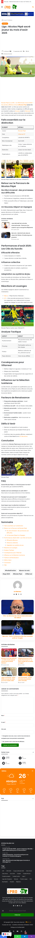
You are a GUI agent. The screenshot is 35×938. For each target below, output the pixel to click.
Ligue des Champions (7, 879)
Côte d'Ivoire (29, 870)
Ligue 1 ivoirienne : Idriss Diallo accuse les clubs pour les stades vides (8, 679)
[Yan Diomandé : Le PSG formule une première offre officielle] (26, 671)
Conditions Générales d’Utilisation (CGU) (22, 924)
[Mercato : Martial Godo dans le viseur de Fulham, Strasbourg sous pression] (5, 235)
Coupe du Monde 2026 (18, 870)
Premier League (23, 879)
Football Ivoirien (11, 570)
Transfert (12, 881)
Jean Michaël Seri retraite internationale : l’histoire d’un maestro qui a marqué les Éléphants (22, 225)
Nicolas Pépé (23, 105)
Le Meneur (6, 51)
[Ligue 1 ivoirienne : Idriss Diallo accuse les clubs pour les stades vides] (9, 671)
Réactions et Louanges (10, 547)
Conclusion (7, 562)
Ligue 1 (23, 876)
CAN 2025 (8, 870)
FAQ (5, 565)
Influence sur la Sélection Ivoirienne (14, 555)
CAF (3, 870)
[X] (19, 594)
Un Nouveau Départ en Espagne (16, 535)
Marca (6, 296)
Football (19, 873)
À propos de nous (6, 924)
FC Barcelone (23, 436)
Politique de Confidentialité (17, 927)
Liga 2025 (7, 574)
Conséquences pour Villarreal (12, 552)
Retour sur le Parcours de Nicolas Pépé (15, 528)
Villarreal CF (21, 134)
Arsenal (17, 111)
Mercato (16, 879)
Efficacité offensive (12, 540)
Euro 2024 (12, 873)
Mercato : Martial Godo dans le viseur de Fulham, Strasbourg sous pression (21, 235)
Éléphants (18, 881)
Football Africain (26, 873)
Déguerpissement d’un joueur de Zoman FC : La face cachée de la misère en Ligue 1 (25, 661)
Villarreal (27, 111)
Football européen (6, 876)
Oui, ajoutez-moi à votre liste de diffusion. (13, 741)
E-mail (3, 722)
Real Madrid (5, 881)
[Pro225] (10, 6)
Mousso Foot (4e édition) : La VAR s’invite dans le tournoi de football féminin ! (9, 661)
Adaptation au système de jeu (15, 545)
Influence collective (12, 542)
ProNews (10, 20)
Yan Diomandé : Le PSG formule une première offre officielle (25, 679)
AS (5, 298)
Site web (3, 729)
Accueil (5, 20)
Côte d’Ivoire (5, 873)
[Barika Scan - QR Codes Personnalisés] (17, 13)
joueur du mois (25, 570)
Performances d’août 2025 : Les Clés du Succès (18, 538)
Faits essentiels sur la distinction (13, 525)
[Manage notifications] (25, 933)
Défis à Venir (7, 560)
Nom (3, 715)
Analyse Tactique (9, 550)
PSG (31, 879)
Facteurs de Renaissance (11, 557)
